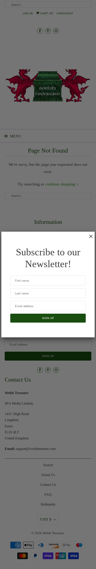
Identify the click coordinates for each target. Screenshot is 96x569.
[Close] (88, 238)
